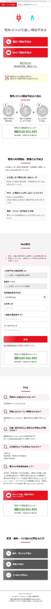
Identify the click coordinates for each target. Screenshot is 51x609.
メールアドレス (10, 326)
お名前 (8, 304)
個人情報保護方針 (10, 345)
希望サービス (9, 282)
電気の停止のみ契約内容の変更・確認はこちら (25, 64)
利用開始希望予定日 (12, 293)
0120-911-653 (27, 131)
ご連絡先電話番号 (13, 315)
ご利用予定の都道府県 (15, 271)
